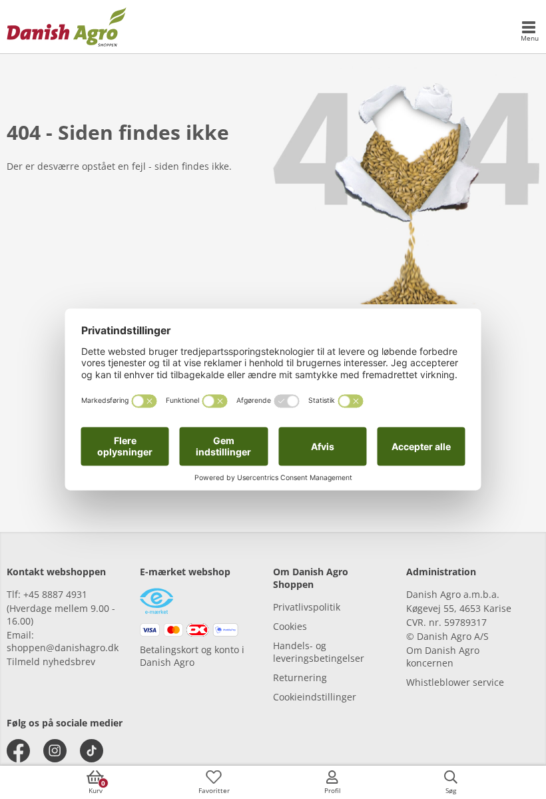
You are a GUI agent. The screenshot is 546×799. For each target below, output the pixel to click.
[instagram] (55, 750)
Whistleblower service (455, 682)
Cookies (290, 626)
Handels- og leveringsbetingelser (318, 652)
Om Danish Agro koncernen (442, 656)
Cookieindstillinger (314, 696)
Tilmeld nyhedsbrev (51, 661)
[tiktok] (91, 750)
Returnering (300, 677)
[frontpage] (67, 26)
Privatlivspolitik (306, 607)
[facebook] (18, 750)
